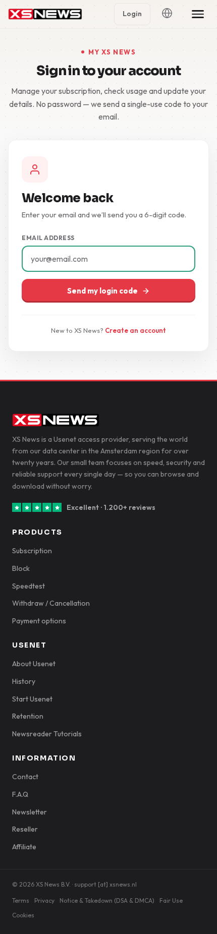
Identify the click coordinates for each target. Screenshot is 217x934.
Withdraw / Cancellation (51, 603)
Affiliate (24, 846)
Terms (20, 900)
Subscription (32, 550)
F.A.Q (20, 794)
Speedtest (28, 586)
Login (132, 13)
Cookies (23, 915)
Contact (25, 776)
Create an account (135, 330)
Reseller (25, 829)
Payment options (39, 620)
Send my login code (102, 291)
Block (21, 568)
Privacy (44, 900)
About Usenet (34, 663)
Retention (27, 716)
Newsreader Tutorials (47, 733)
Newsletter (29, 811)
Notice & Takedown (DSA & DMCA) (107, 900)
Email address (48, 238)
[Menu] (198, 14)
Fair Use (171, 900)
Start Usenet (32, 699)
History (23, 681)
